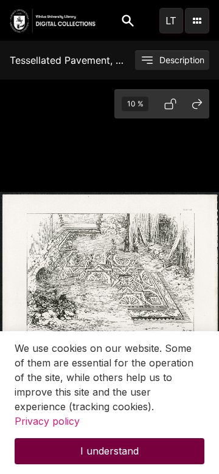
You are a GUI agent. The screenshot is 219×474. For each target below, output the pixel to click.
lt (170, 21)
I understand (109, 451)
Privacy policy (47, 421)
